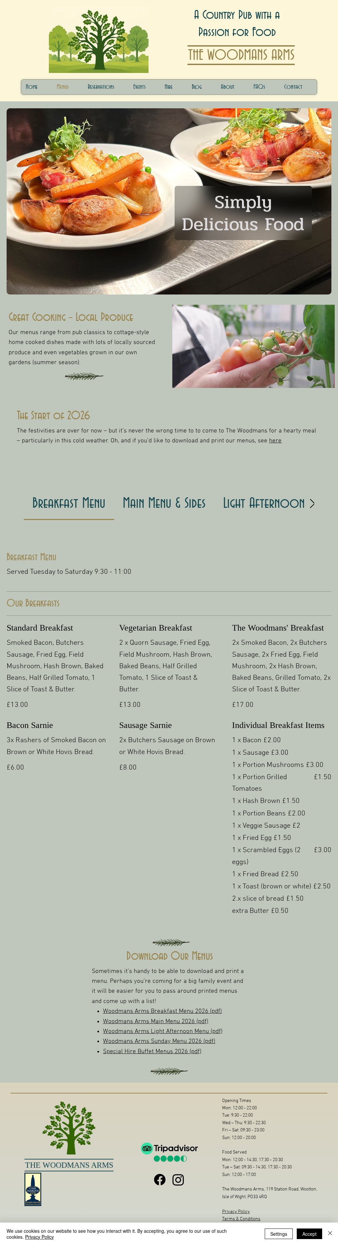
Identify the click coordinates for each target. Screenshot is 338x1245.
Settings (278, 1233)
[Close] (330, 1234)
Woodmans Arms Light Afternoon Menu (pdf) (162, 1031)
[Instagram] (178, 1179)
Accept (309, 1233)
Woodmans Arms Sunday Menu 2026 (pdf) (159, 1041)
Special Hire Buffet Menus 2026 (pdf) (152, 1051)
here (275, 441)
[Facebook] (159, 1179)
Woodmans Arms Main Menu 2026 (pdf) (155, 1021)
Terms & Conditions (241, 1219)
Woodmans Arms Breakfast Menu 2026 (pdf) (162, 1011)
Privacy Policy (236, 1212)
